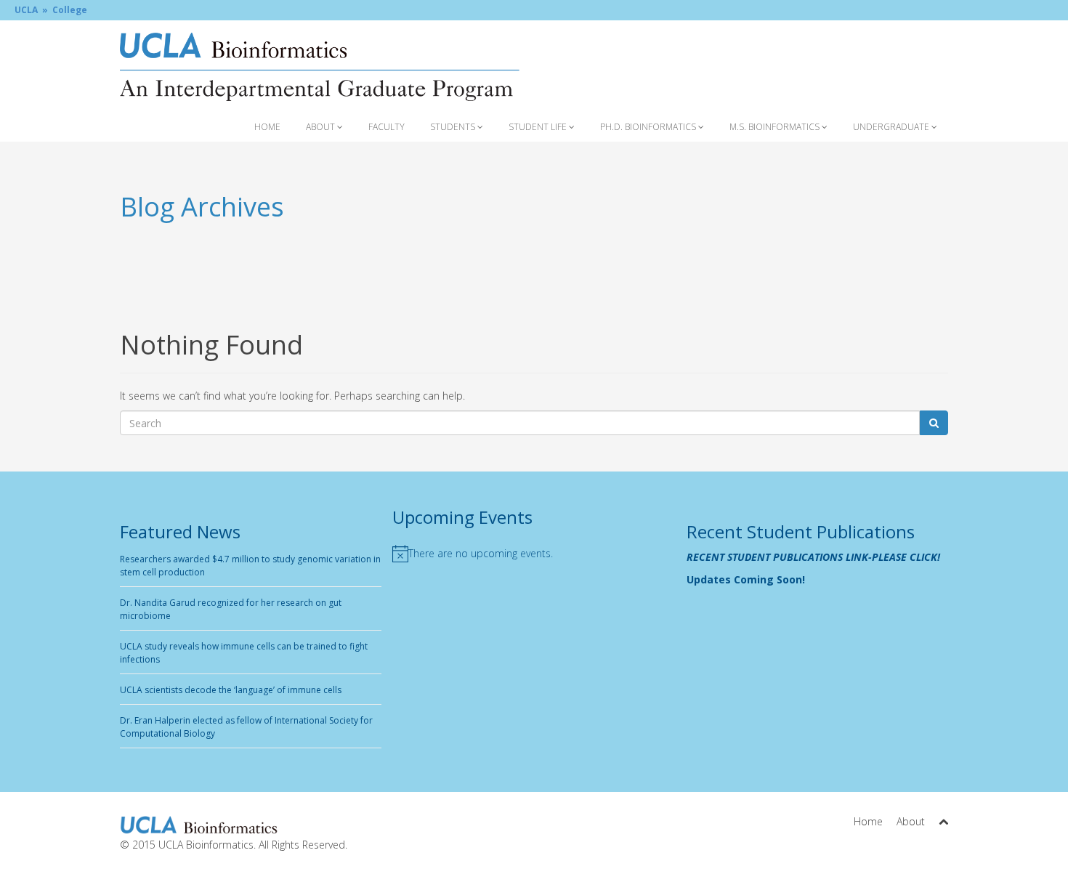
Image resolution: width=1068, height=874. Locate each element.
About (321, 127)
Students (453, 127)
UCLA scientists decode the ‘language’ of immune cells (230, 690)
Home (267, 127)
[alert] (534, 553)
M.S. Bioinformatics (775, 127)
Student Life (539, 127)
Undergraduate (892, 127)
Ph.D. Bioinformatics (649, 127)
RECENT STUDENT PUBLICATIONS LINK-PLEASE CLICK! (813, 557)
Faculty (386, 127)
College (69, 10)
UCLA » (31, 10)
